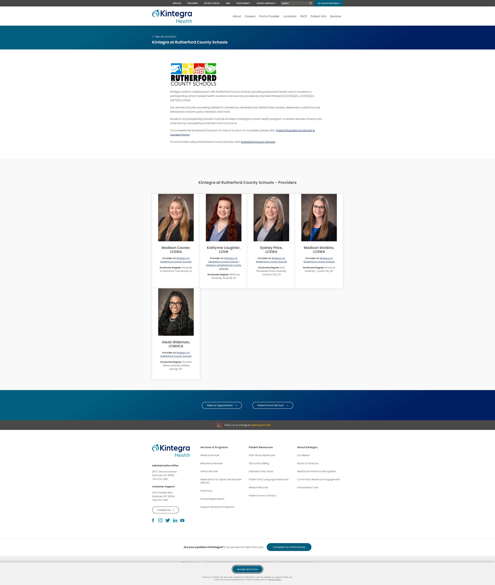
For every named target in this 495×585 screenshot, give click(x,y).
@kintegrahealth (261, 425)
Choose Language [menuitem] (265, 3)
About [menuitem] (237, 16)
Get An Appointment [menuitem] (328, 3)
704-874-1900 (160, 479)
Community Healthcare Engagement (318, 479)
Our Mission (303, 455)
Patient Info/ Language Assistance (268, 479)
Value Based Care (307, 487)
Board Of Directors (308, 463)
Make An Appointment (220, 405)
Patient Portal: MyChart (271, 405)
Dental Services (209, 471)
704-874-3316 (160, 500)
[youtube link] (182, 520)
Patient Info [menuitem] (318, 16)
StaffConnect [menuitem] (243, 3)
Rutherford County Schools (258, 142)
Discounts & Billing (259, 463)
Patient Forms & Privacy (262, 495)
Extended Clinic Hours (261, 471)
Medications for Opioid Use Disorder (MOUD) (221, 481)
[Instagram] (160, 520)
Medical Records (258, 487)
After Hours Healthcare (262, 455)
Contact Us (163, 510)
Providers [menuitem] (192, 3)
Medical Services (209, 455)
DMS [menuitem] (228, 3)
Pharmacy (206, 490)
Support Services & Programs (217, 506)
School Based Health (212, 498)
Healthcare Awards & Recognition (316, 471)
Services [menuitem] (177, 3)
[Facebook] (153, 520)
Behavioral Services (211, 463)
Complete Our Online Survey (289, 547)
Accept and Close (247, 569)
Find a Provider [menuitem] (269, 16)
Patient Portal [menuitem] (212, 3)
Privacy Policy (275, 579)
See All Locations (165, 36)
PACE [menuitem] (303, 16)
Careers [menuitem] (250, 16)
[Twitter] (167, 520)
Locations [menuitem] (289, 16)
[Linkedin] (175, 520)
